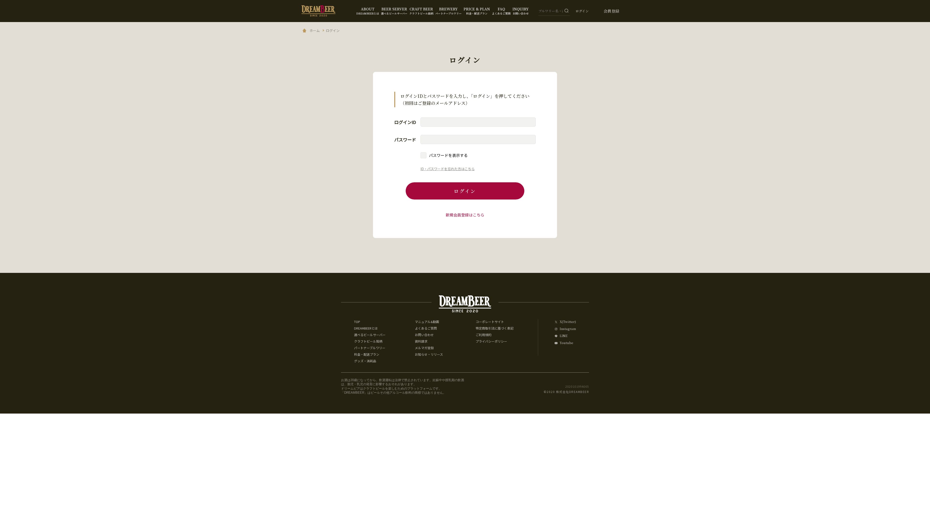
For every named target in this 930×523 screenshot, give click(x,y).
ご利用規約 (483, 334)
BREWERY (448, 10)
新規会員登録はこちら (465, 215)
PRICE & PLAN (477, 10)
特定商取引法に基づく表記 (494, 328)
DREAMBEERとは (366, 328)
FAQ (501, 10)
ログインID (405, 122)
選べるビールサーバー (370, 334)
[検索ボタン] (566, 10)
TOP (357, 321)
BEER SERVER (394, 10)
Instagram (568, 329)
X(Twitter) (568, 322)
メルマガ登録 (424, 348)
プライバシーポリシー (491, 341)
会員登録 (612, 11)
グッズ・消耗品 (365, 361)
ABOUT (367, 10)
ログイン (582, 11)
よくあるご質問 (426, 328)
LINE (563, 336)
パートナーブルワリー (369, 348)
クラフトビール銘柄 (368, 341)
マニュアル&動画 (427, 321)
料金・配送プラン (366, 354)
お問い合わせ (424, 334)
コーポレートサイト (490, 321)
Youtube (566, 343)
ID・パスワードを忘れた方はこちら (447, 168)
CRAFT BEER (421, 10)
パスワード (405, 139)
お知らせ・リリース (429, 354)
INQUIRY (520, 10)
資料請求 (421, 341)
